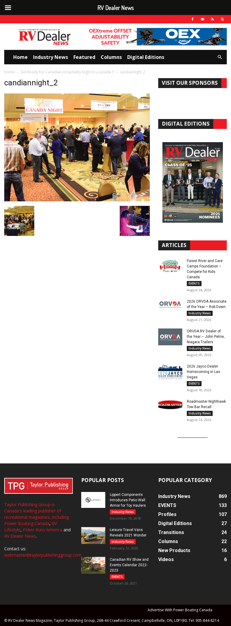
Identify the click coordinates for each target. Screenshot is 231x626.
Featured (84, 57)
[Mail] (202, 19)
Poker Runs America (42, 530)
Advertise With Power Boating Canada (180, 609)
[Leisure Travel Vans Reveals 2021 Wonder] (93, 535)
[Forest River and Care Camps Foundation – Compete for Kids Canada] (170, 266)
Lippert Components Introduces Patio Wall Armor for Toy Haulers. (128, 500)
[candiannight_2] (77, 199)
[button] (219, 57)
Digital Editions (145, 57)
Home (20, 57)
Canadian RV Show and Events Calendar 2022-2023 (129, 565)
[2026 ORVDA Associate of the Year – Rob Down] (170, 307)
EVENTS (194, 283)
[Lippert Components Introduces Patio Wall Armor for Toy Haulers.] (93, 500)
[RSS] (212, 19)
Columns (111, 57)
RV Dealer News (20, 536)
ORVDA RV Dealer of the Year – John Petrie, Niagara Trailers (206, 336)
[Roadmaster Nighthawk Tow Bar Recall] (170, 407)
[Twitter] (222, 19)
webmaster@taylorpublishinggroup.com (43, 555)
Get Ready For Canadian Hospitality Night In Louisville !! (67, 72)
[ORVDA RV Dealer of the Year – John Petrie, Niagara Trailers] (170, 336)
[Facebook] (192, 19)
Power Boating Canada (26, 523)
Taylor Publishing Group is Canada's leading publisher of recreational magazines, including (36, 511)
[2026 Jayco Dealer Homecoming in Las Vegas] (170, 372)
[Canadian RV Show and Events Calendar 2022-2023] (93, 565)
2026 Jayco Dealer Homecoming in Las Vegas (203, 371)
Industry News (50, 57)
